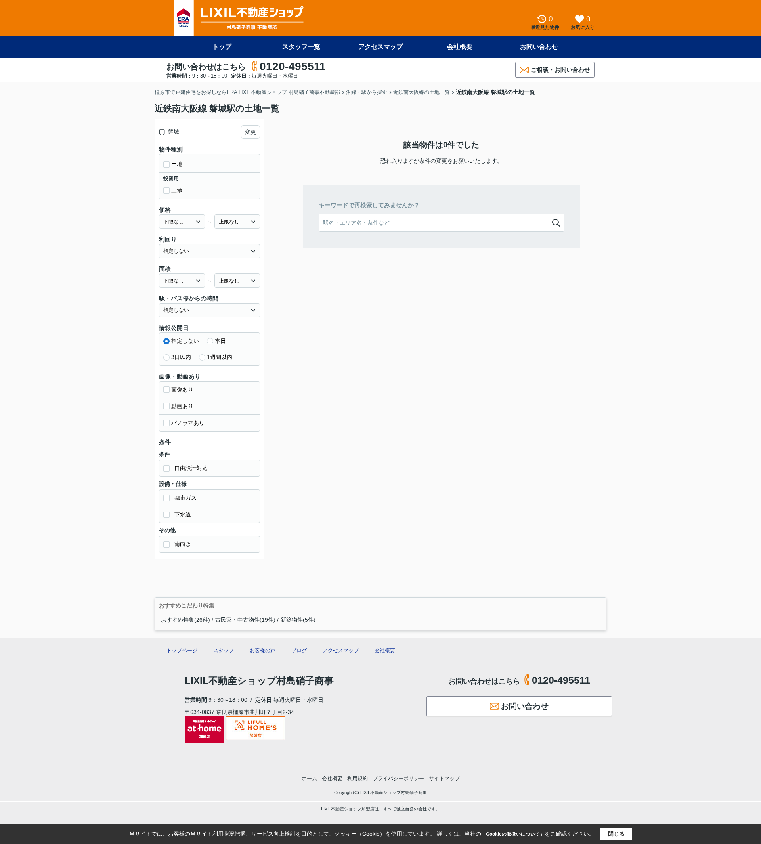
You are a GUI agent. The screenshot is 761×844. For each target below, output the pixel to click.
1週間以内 (219, 357)
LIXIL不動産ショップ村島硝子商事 (259, 680)
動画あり (182, 406)
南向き (182, 544)
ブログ (299, 650)
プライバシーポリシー (398, 778)
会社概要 (459, 46)
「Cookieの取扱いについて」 (513, 834)
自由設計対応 (191, 468)
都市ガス (185, 498)
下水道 (182, 514)
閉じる (616, 834)
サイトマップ (444, 778)
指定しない (185, 341)
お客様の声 (262, 650)
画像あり (182, 389)
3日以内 (181, 357)
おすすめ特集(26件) (185, 620)
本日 (220, 341)
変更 (250, 132)
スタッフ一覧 (301, 46)
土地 (176, 164)
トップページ (181, 650)
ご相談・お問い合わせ (560, 69)
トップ (221, 46)
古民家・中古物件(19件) (245, 620)
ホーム (309, 778)
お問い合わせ (539, 46)
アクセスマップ (380, 46)
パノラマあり (188, 423)
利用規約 (357, 778)
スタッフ (223, 650)
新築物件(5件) (298, 620)
